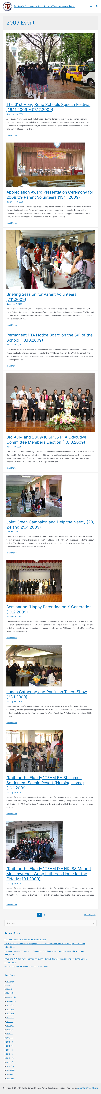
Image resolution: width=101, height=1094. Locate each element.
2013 (10, 1054)
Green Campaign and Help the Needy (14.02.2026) (26, 966)
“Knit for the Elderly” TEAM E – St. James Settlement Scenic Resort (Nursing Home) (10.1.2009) (45, 782)
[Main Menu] (90, 6)
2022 (10, 1017)
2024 (10, 1009)
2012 (10, 1058)
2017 (9, 1038)
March (10, 993)
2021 (9, 1022)
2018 (9, 1034)
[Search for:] (50, 923)
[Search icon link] (97, 6)
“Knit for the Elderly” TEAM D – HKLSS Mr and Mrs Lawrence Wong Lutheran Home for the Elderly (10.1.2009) (48, 873)
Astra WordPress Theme (87, 1088)
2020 (10, 1026)
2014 (9, 1050)
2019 (9, 1030)
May (9, 989)
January (11, 1001)
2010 (10, 1066)
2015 (9, 1046)
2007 (10, 1078)
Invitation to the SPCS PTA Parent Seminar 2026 (25, 939)
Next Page (89, 914)
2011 (9, 1062)
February (11, 997)
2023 (10, 1013)
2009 (10, 1070)
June (9, 985)
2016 (9, 1042)
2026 (10, 981)
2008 (10, 1074)
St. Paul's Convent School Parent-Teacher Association (44, 6)
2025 (10, 1005)
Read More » (11, 135)
